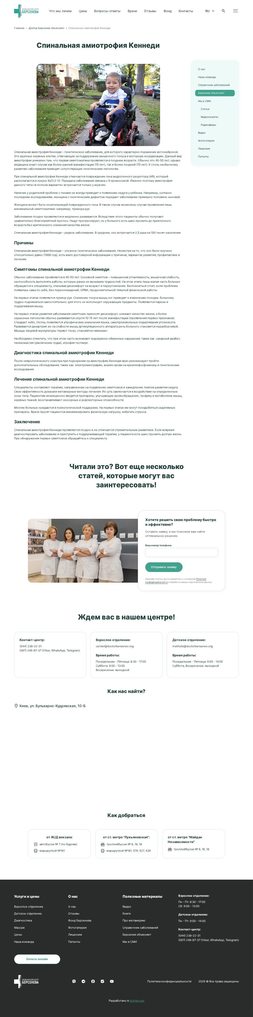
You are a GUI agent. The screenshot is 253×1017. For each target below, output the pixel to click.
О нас (201, 69)
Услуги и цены (26, 896)
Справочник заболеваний (214, 84)
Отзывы (150, 11)
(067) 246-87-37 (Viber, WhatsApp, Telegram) (50, 650)
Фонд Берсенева (79, 920)
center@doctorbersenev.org (115, 646)
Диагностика (23, 920)
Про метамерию (134, 920)
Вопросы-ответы (107, 11)
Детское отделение (28, 913)
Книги (127, 913)
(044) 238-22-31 (31, 646)
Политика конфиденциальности (169, 981)
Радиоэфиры (208, 124)
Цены (83, 11)
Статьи (205, 108)
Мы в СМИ (204, 100)
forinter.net (136, 1000)
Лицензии (204, 148)
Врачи (132, 11)
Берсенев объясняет (211, 92)
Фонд (168, 11)
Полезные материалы (142, 896)
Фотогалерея (206, 140)
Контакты (186, 11)
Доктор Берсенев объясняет (46, 27)
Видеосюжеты (209, 116)
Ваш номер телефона (158, 545)
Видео (202, 132)
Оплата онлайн (37, 959)
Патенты (203, 156)
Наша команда (207, 76)
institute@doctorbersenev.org (192, 646)
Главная (19, 27)
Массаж (19, 927)
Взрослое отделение (28, 906)
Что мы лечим (60, 11)
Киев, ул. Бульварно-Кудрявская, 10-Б (52, 706)
